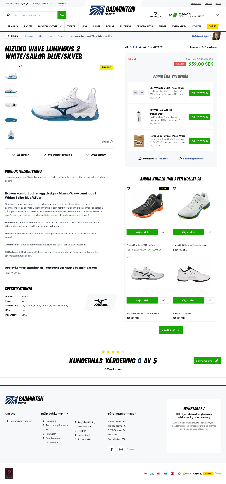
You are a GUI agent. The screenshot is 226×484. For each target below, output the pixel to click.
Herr (50, 36)
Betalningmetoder (193, 158)
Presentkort (196, 3)
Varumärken (179, 26)
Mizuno (61, 36)
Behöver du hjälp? (201, 36)
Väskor (71, 26)
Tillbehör (125, 26)
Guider (163, 26)
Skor (84, 26)
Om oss (208, 3)
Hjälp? (218, 3)
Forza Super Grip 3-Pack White (167, 135)
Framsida (13, 26)
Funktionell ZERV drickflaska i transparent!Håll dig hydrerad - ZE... (166, 118)
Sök (62, 15)
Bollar (110, 26)
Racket (28, 26)
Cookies (131, 449)
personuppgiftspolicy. (197, 429)
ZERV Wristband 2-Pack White (167, 87)
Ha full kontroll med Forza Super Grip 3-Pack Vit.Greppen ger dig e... (167, 140)
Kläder (97, 26)
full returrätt (161, 158)
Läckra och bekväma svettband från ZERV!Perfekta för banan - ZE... (167, 92)
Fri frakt (134, 47)
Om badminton (145, 26)
